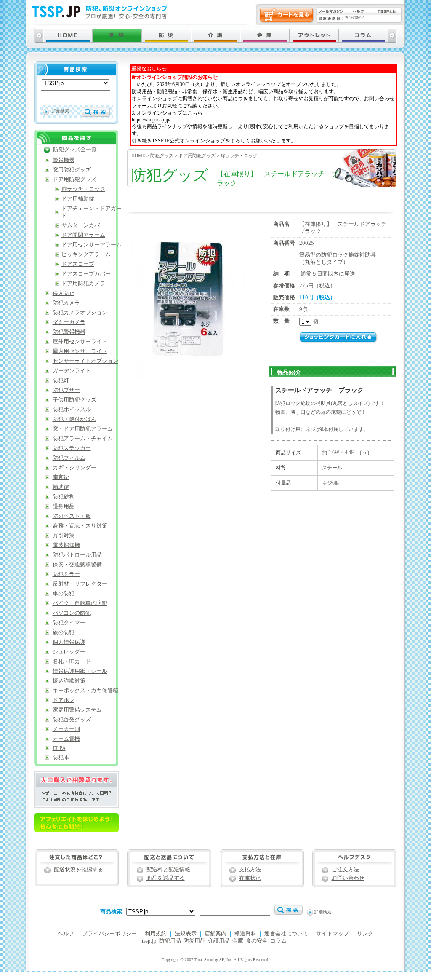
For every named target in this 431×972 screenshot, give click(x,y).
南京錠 (61, 477)
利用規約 (156, 934)
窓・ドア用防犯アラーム (83, 429)
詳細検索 (60, 111)
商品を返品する (165, 878)
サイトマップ (332, 934)
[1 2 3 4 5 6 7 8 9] (306, 322)
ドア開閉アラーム (83, 235)
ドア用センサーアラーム (91, 245)
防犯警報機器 (69, 332)
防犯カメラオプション (80, 313)
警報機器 (63, 160)
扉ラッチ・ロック (239, 155)
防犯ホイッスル (72, 409)
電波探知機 (66, 545)
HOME (138, 155)
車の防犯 (63, 594)
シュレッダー (69, 652)
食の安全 (257, 941)
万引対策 (63, 535)
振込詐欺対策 (69, 681)
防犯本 (61, 757)
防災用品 (194, 941)
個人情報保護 (69, 642)
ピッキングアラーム (86, 254)
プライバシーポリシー (109, 934)
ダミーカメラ (69, 322)
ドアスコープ (77, 264)
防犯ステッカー (72, 448)
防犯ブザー (66, 390)
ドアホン (63, 700)
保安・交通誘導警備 (77, 565)
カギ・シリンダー (74, 468)
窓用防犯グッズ (72, 170)
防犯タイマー (69, 623)
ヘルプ (66, 934)
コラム (278, 941)
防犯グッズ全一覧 (75, 150)
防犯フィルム (69, 458)
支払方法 (250, 870)
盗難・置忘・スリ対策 (80, 526)
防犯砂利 (63, 497)
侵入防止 (63, 293)
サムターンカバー (83, 225)
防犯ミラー (66, 574)
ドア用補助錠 (77, 199)
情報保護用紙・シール (80, 671)
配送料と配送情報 (168, 870)
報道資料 (245, 934)
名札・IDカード (72, 661)
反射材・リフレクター (80, 584)
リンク (365, 934)
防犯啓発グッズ (72, 720)
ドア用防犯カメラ (83, 284)
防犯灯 (61, 380)
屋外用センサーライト (80, 342)
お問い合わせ (348, 878)
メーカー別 (66, 729)
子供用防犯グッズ (74, 400)
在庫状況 (250, 878)
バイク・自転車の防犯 (80, 603)
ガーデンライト (72, 371)
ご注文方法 (345, 870)
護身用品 (63, 506)
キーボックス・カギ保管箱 (85, 691)
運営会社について (286, 934)
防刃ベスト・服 (72, 516)
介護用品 (219, 941)
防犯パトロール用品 (77, 555)
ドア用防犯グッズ (197, 155)
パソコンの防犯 (72, 613)
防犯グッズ (161, 155)
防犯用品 (170, 941)
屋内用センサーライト (80, 351)
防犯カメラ (66, 303)
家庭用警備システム (77, 710)
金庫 (237, 941)
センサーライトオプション (85, 361)
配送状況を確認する (78, 870)
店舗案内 (215, 934)
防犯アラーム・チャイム (83, 439)
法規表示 (186, 934)
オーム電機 (66, 739)
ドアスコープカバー (86, 274)
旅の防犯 (63, 632)
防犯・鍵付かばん (74, 419)
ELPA (59, 748)
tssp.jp (149, 941)
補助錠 (61, 487)
